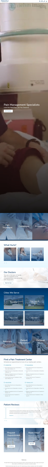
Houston (8, 382)
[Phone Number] (44, 1)
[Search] (40, 1)
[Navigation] (46, 1)
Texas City (29, 382)
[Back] (10, 254)
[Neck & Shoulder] (24, 254)
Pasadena (29, 365)
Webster (8, 365)
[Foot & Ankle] (37, 254)
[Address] (42, 1)
